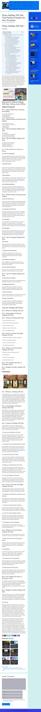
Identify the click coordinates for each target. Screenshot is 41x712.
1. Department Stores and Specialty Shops (13, 68)
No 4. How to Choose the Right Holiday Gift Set (13, 49)
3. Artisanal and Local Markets (12, 69)
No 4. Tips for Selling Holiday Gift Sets (12, 40)
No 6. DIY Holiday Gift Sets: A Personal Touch (13, 51)
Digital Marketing (13, 5)
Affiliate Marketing (17, 2)
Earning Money (30, 2)
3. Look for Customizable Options (12, 65)
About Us (19, 5)
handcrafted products (18, 234)
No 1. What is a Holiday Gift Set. (11, 46)
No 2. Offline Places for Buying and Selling (12, 42)
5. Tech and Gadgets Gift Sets (12, 61)
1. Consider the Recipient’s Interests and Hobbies (14, 63)
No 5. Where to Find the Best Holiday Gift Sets (13, 50)
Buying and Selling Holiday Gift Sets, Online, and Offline (14, 34)
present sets (4, 552)
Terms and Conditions (14, 8)
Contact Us (22, 8)
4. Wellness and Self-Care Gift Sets (12, 60)
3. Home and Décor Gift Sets (12, 59)
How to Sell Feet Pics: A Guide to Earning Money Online (12, 667)
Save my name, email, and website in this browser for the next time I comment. (14, 700)
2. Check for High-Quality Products (12, 64)
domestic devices (17, 480)
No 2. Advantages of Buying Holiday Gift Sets (13, 47)
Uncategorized (5, 666)
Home (11, 2)
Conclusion (8, 53)
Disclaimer (32, 5)
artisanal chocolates (20, 449)
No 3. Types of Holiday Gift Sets (11, 48)
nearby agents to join (18, 190)
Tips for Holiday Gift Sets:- (9, 45)
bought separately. (11, 420)
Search (32, 24)
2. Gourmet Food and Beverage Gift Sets (13, 58)
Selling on (18, 214)
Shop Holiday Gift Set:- (7, 33)
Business (24, 2)
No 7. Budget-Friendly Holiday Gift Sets (12, 52)
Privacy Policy (25, 5)
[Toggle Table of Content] (22, 32)
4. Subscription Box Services (12, 70)
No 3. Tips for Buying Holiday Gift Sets (12, 43)
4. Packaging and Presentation (12, 66)
